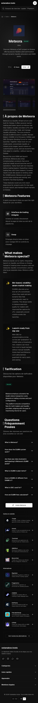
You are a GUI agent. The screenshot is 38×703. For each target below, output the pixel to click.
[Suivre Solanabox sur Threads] (12, 658)
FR (24, 699)
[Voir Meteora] (9, 104)
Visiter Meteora (20, 505)
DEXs (19, 45)
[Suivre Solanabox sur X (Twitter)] (3, 658)
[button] (19, 87)
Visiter (24, 67)
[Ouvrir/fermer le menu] (35, 3)
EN (21, 699)
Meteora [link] (13, 16)
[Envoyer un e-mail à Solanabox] (17, 658)
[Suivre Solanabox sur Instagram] (8, 658)
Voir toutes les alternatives (17, 636)
